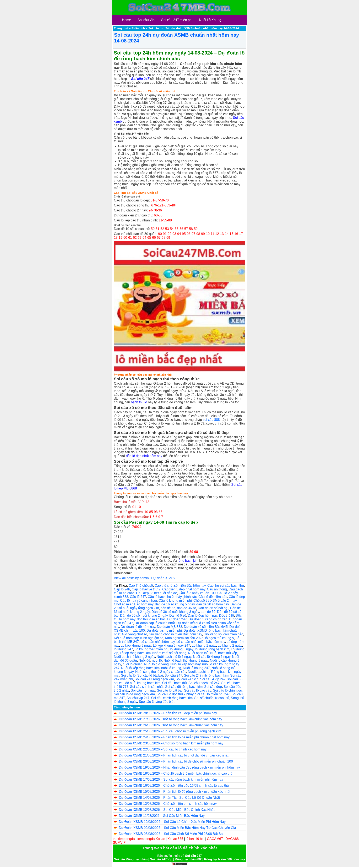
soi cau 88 (234, 679)
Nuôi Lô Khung (210, 20)
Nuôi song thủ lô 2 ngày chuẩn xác (160, 671)
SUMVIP (119, 842)
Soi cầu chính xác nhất (147, 686)
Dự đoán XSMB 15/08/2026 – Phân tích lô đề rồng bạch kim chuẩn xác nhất (174, 791)
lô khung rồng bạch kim (212, 649)
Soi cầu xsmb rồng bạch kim (172, 698)
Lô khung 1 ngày (204, 645)
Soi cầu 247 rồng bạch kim (154, 679)
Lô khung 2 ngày (230, 645)
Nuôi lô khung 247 (196, 668)
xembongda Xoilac (151, 839)
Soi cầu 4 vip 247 (213, 679)
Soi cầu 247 (173, 675)
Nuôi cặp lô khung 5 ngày (211, 656)
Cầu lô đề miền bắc (212, 597)
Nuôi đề (144, 660)
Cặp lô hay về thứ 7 (146, 589)
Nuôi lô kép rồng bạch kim (140, 668)
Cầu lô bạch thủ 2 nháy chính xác (172, 597)
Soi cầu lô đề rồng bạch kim (134, 694)
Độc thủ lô (226, 615)
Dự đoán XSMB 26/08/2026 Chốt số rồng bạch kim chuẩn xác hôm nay (171, 725)
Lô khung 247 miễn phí (151, 649)
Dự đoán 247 (177, 619)
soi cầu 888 (211, 419)
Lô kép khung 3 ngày (136, 645)
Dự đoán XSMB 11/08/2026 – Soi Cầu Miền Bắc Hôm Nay (162, 815)
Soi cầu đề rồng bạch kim (184, 686)
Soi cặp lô (128, 675)
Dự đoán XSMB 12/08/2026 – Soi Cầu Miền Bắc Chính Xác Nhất (166, 809)
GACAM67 (215, 839)
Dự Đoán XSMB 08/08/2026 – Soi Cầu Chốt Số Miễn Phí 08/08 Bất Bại (171, 834)
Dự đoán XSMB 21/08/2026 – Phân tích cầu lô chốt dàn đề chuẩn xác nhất (173, 755)
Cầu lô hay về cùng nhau (138, 600)
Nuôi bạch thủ (198, 653)
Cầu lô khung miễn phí (175, 600)
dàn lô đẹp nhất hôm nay (144, 456)
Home (126, 20)
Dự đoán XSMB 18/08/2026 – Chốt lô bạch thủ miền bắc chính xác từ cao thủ (175, 773)
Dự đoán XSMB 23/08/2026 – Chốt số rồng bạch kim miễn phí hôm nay (171, 743)
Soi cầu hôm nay (143, 690)
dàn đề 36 (168, 608)
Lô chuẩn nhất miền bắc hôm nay (200, 641)
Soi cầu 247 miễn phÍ (176, 20)
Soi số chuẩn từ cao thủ (211, 698)
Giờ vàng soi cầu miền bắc (223, 634)
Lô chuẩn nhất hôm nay (157, 641)
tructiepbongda (124, 839)
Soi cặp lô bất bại (150, 675)
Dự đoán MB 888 (169, 627)
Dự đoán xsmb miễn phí (164, 630)
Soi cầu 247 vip (187, 679)
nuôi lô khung (171, 668)
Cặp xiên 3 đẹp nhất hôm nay (183, 589)
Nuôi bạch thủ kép (223, 653)
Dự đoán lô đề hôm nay (138, 627)
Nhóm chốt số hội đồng (169, 653)
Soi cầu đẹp (213, 686)
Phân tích (138, 28)
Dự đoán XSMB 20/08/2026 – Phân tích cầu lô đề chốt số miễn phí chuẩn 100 (176, 761)
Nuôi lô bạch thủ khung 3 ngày (186, 660)
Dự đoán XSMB (163, 578)
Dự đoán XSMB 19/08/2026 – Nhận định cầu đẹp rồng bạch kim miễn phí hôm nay (179, 767)
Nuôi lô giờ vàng (156, 664)
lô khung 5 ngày (181, 649)
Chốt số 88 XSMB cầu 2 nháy (215, 600)
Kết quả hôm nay (126, 638)
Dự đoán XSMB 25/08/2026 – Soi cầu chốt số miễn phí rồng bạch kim (170, 731)
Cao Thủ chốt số (141, 585)
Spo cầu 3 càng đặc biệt (156, 701)
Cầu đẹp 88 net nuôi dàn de (156, 593)
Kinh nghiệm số (151, 638)
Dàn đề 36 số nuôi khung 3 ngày (175, 612)
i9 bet (190, 839)
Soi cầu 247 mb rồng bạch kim (206, 675)
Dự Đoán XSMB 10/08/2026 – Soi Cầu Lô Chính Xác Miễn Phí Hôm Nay (172, 822)
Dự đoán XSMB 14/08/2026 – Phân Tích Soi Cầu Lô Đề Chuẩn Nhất (169, 797)
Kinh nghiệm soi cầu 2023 (184, 638)
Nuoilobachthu (198, 671)
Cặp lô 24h (122, 589)
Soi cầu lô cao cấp (197, 690)
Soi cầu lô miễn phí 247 (212, 694)
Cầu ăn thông (217, 589)
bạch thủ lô (139, 402)
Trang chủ (121, 28)
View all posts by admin (131, 578)
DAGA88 (232, 839)
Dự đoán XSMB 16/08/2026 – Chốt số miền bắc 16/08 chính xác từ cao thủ (174, 785)
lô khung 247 (123, 649)
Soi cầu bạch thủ (174, 683)
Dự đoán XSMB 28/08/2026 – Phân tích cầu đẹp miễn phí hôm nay (168, 713)
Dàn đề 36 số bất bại (213, 608)
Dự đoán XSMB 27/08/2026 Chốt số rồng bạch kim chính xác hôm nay (170, 719)
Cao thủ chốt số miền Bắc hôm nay (180, 585)
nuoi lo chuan (133, 664)
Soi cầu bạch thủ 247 (204, 683)
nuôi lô (157, 660)
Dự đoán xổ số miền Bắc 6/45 (206, 627)
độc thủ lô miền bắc (151, 619)
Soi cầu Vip (146, 20)
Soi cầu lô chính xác (228, 690)
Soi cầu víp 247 (138, 698)
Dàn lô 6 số (177, 615)
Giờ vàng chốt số (134, 634)
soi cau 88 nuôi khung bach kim (137, 683)
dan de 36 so (186, 608)
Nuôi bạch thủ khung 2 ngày (134, 656)
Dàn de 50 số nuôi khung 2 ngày (144, 615)
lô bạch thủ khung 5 (219, 638)
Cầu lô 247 (138, 597)
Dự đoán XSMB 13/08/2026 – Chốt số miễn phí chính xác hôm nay (168, 803)
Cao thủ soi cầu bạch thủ (225, 585)
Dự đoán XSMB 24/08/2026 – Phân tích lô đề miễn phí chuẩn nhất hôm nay (174, 737)
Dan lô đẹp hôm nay (202, 615)
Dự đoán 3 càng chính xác (207, 619)
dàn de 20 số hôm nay (212, 604)
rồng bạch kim (188, 560)
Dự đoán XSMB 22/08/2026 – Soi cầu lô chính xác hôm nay (163, 749)
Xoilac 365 (175, 839)
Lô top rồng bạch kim (135, 653)
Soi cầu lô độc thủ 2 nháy (174, 694)
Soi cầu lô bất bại (169, 690)
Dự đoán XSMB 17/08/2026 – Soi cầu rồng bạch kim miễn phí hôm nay (171, 779)
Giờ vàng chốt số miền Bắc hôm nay (175, 634)
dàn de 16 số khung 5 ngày (175, 604)
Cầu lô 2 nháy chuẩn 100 (197, 593)
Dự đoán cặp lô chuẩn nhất (155, 623)
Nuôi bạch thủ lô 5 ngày (174, 656)
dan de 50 (208, 612)
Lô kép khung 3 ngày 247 (171, 645)
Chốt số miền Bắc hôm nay (133, 604)
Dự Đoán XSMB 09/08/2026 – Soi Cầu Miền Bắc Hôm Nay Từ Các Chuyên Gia (177, 828)
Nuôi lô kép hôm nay (185, 664)
